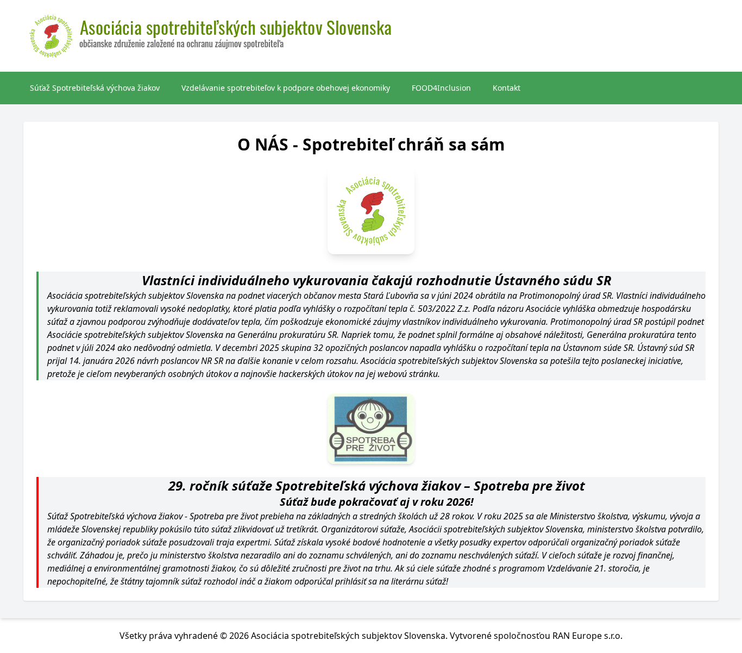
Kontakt (506, 88)
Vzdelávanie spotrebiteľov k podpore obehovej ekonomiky (285, 88)
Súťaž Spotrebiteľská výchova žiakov (95, 88)
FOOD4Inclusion (441, 88)
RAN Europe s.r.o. (587, 636)
